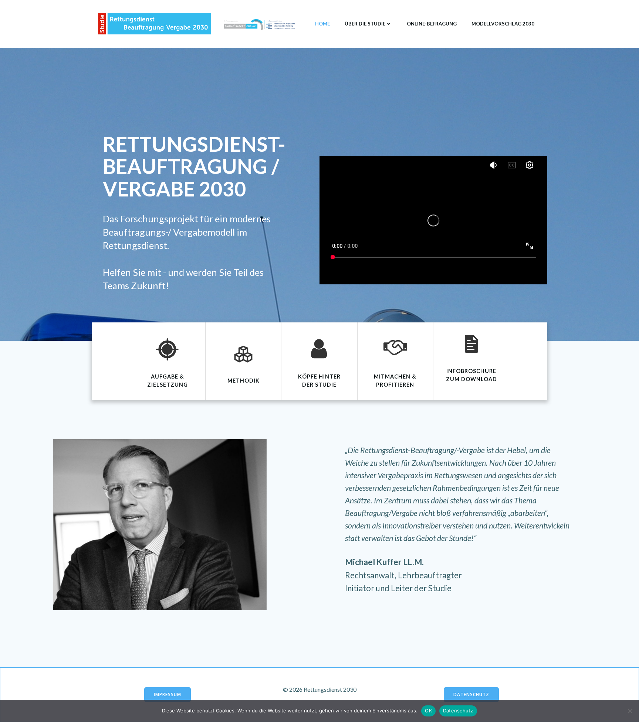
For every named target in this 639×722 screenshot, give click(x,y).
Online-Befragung (432, 24)
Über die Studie (365, 24)
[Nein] (629, 711)
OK (428, 711)
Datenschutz (458, 711)
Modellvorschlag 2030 (502, 24)
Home (322, 24)
